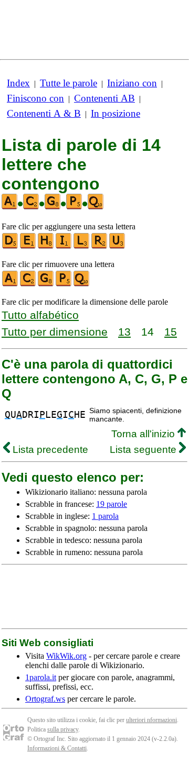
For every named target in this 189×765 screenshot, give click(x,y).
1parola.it (40, 677)
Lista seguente (144, 449)
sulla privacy (62, 729)
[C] (28, 284)
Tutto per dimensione (55, 332)
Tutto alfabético (40, 315)
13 (124, 332)
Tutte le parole (68, 82)
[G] (46, 284)
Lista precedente (49, 449)
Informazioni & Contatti (57, 748)
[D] (10, 246)
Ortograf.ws (45, 698)
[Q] (82, 284)
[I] (64, 246)
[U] (118, 246)
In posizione (115, 113)
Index (18, 82)
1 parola (105, 516)
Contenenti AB (104, 98)
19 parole (111, 504)
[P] (64, 284)
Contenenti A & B (44, 113)
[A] (10, 284)
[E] (28, 246)
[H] (46, 246)
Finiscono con (35, 98)
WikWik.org (66, 655)
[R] (100, 246)
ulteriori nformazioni (151, 720)
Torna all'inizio (144, 433)
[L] (82, 246)
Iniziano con (132, 82)
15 (170, 332)
